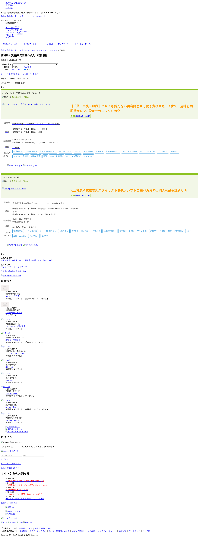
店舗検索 (53, 50)
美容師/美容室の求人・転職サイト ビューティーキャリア (24, 50)
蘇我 (28, 69)
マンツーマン (6, 267)
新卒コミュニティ (17, 33)
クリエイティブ (20, 267)
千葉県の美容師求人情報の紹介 (14, 271)
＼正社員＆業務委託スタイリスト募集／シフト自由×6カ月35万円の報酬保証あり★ (128, 190)
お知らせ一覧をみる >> (10, 503)
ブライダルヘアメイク (83, 44)
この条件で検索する (30, 74)
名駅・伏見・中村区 (9, 260)
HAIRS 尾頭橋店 (13, 340)
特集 (10, 37)
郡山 (45, 260)
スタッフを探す (14, 30)
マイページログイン (37, 531)
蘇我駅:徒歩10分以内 (21, 97)
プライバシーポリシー (107, 531)
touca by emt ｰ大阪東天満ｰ (16, 326)
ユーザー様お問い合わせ (59, 531)
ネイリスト (49, 44)
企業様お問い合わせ (43, 528)
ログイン (9, 8)
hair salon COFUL (12, 420)
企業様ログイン (25, 528)
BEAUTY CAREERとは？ (16, 3)
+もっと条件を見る (10, 74)
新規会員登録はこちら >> (11, 468)
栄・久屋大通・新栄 (27, 260)
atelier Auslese (11, 407)
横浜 (39, 260)
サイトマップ (134, 531)
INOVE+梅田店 (12, 394)
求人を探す (12, 28)
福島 (51, 260)
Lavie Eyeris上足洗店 (14, 313)
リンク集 (146, 531)
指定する (27, 67)
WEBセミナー (14, 35)
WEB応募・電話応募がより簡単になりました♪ (25, 499)
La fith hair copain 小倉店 (15, 353)
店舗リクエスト (78, 531)
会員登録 (9, 5)
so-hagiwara (10, 380)
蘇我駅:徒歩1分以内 (20, 181)
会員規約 (91, 531)
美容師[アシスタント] (32, 44)
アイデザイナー (64, 44)
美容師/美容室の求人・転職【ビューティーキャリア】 (23, 16)
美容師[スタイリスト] (11, 44)
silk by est (9, 367)
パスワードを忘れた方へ (11, 464)
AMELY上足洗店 (12, 296)
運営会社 (122, 531)
